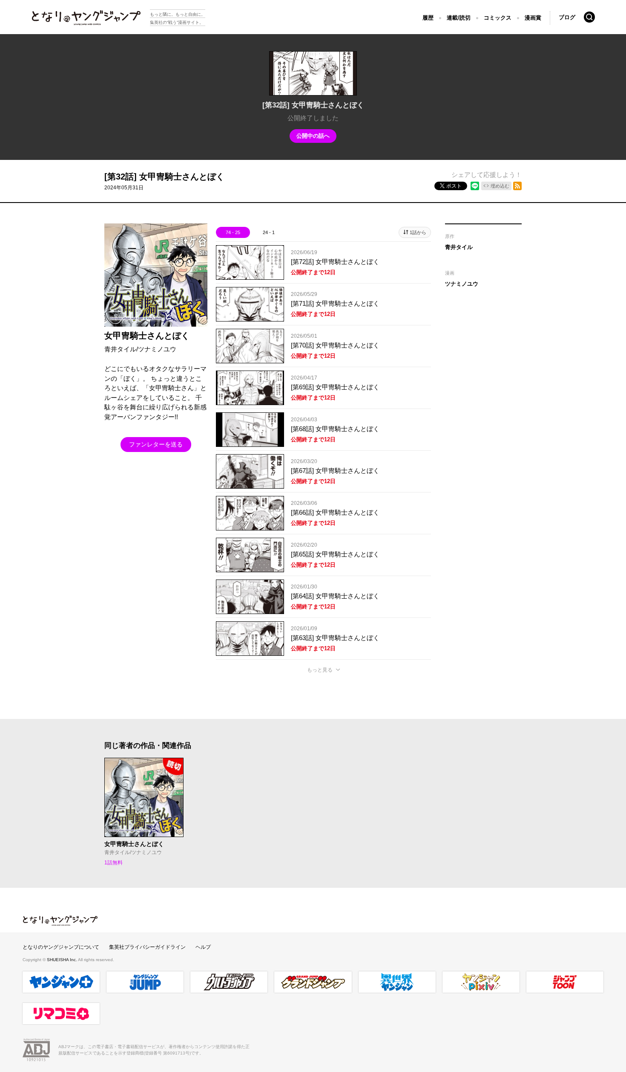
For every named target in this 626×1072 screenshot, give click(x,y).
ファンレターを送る (156, 444)
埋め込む (500, 185)
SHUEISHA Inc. (62, 959)
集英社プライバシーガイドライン (147, 947)
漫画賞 (533, 17)
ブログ (567, 17)
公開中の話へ (313, 136)
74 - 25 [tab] (233, 232)
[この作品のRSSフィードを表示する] (517, 186)
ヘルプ (203, 947)
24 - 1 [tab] (269, 232)
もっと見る (320, 670)
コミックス (497, 17)
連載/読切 (459, 17)
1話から (418, 232)
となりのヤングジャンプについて (61, 947)
